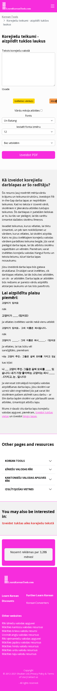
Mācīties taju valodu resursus (19, 654)
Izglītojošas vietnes (19, 489)
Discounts (8, 601)
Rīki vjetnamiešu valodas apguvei (21, 638)
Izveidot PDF (28, 155)
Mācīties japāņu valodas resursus (21, 642)
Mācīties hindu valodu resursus (20, 646)
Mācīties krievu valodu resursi (19, 631)
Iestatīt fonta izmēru (28, 127)
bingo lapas (30, 416)
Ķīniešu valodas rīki (19, 469)
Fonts (28, 115)
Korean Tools (10, 17)
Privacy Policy (37, 673)
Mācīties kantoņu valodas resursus (22, 627)
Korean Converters (37, 603)
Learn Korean (10, 596)
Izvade (6, 89)
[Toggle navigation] (52, 6)
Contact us (32, 677)
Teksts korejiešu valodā (16, 50)
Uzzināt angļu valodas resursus (20, 635)
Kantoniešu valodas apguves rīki (25, 479)
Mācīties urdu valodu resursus (20, 650)
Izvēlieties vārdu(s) (23, 101)
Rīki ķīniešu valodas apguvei (18, 623)
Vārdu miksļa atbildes (27, 110)
